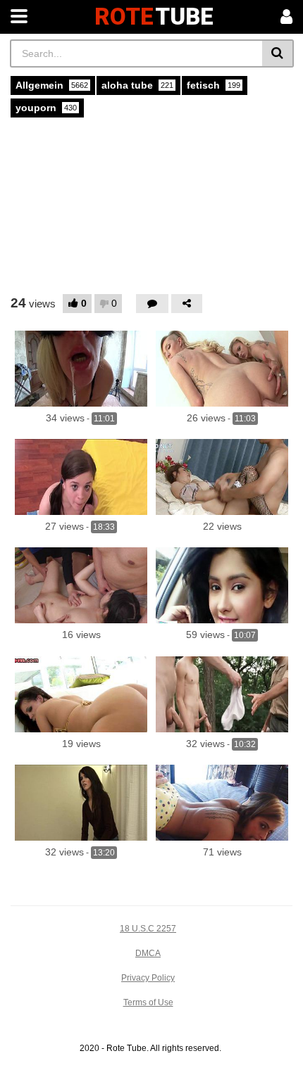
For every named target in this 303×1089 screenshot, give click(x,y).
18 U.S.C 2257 (148, 929)
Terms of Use (148, 1002)
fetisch (213, 85)
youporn (46, 107)
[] (278, 53)
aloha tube (137, 85)
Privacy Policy (148, 978)
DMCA (148, 953)
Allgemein (52, 85)
